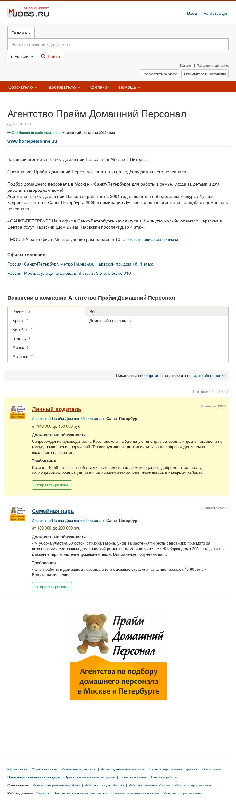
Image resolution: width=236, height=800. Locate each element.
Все (94, 311)
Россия (21, 311)
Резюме (19, 33)
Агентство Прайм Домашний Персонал (68, 418)
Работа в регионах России (149, 784)
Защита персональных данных (173, 768)
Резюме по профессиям (182, 792)
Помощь (128, 87)
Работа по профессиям (193, 784)
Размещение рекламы (78, 768)
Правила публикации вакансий (135, 792)
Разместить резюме (159, 73)
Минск (20, 347)
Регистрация (216, 13)
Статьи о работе (164, 776)
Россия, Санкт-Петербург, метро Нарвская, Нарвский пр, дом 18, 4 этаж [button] (80, 264)
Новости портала (133, 776)
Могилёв (22, 356)
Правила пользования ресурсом (90, 776)
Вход (192, 13)
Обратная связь (44, 768)
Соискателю (21, 87)
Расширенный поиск (213, 65)
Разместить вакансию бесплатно (81, 792)
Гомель (21, 338)
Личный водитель (56, 409)
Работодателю (61, 87)
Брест (20, 320)
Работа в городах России (104, 784)
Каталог (186, 65)
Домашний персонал (110, 320)
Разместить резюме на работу (56, 784)
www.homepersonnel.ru (32, 141)
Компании (99, 87)
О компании (211, 768)
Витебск (22, 329)
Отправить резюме (52, 484)
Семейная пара (53, 510)
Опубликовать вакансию (205, 73)
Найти (52, 56)
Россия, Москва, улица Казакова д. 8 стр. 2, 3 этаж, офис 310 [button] (69, 273)
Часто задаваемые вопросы (123, 768)
